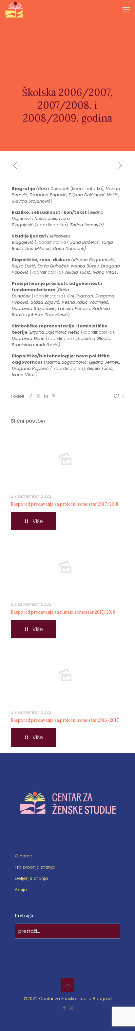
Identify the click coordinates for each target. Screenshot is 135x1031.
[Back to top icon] (67, 985)
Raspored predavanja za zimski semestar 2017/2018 (63, 612)
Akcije (21, 889)
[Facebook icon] (64, 1007)
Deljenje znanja (31, 878)
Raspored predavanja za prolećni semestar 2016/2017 (65, 720)
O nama (23, 856)
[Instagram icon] (70, 1007)
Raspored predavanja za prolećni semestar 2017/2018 (64, 504)
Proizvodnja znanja (35, 867)
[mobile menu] (126, 9)
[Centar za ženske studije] (14, 10)
